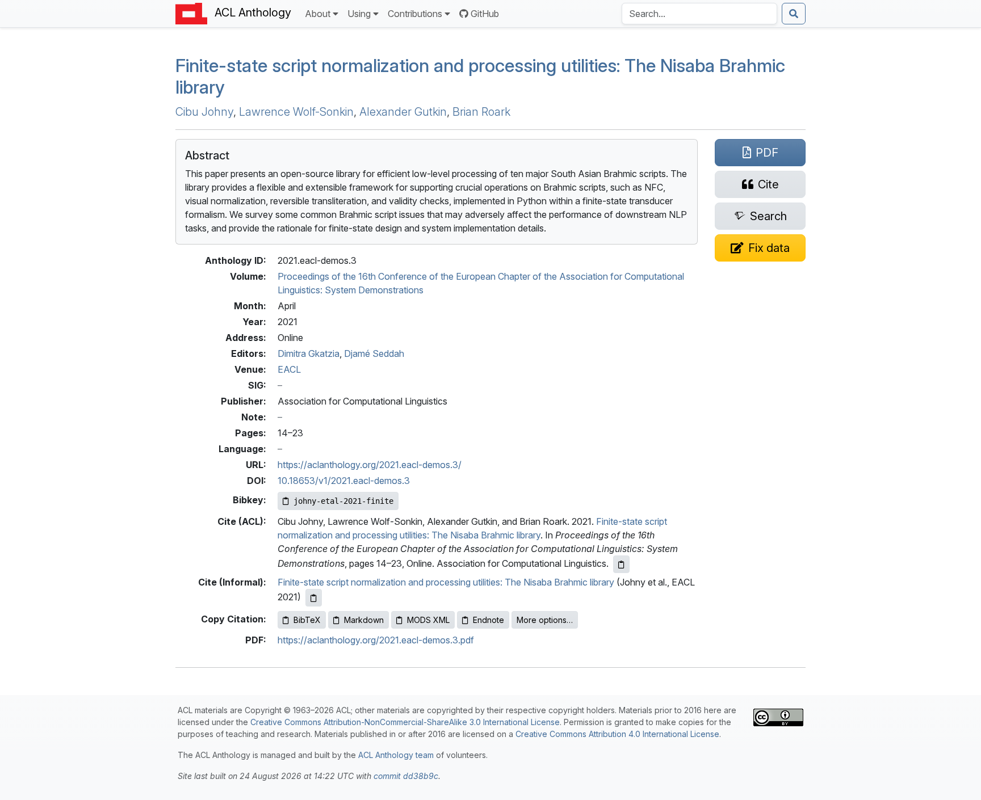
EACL (289, 369)
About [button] (317, 13)
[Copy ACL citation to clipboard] (621, 564)
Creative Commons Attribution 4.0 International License (617, 734)
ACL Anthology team (396, 755)
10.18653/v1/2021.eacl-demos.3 (344, 480)
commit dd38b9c (406, 776)
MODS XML (428, 620)
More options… (545, 620)
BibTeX (307, 620)
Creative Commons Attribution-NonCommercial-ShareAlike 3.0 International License (405, 722)
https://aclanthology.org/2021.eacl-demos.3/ (370, 464)
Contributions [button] (415, 13)
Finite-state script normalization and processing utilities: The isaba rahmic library (480, 76)
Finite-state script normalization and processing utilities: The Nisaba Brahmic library (446, 582)
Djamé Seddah (374, 353)
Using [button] (359, 13)
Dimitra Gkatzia (308, 353)
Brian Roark (481, 112)
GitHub (485, 13)
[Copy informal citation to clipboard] (313, 598)
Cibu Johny (204, 112)
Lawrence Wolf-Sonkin (296, 112)
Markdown (364, 620)
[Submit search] (794, 13)
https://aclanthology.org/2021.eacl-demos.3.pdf (376, 640)
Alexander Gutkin (403, 112)
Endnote (488, 620)
